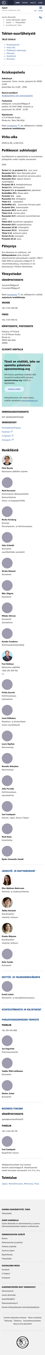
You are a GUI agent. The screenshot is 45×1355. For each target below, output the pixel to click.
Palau (36, 1183)
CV (3, 674)
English (33, 3)
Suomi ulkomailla (9, 17)
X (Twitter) (6, 436)
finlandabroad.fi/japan (11, 428)
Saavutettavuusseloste (32, 1321)
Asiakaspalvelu (13, 44)
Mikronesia (28, 1183)
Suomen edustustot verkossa (15, 1317)
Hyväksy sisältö (14, 389)
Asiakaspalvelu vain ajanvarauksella (17, 95)
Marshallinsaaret (16, 1183)
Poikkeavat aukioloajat (16, 50)
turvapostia (12, 125)
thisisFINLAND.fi (8, 1299)
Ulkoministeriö (7, 1291)
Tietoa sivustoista (35, 1317)
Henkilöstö (11, 56)
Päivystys (11, 53)
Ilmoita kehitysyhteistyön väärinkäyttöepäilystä (20, 1307)
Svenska (25, 3)
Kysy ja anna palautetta (22, 1324)
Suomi (8, 22)
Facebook (6, 432)
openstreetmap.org (29, 400)
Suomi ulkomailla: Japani (16, 20)
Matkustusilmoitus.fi (10, 1303)
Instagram (6, 440)
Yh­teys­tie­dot (20, 22)
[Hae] (35, 8)
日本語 (40, 3)
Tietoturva (18, 1321)
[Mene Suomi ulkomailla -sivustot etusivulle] (4, 2)
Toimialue (11, 59)
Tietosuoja (8, 1321)
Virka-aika (11, 47)
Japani (4, 1183)
